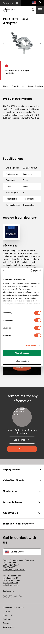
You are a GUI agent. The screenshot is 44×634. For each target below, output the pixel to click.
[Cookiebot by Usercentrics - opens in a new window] (31, 271)
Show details (30, 345)
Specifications (18, 86)
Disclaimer (7, 619)
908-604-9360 (9, 567)
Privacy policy (8, 615)
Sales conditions (9, 627)
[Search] (34, 3)
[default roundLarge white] (40, 42)
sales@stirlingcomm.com (14, 569)
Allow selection (22, 361)
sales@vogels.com (11, 585)
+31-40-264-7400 (10, 583)
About (5, 86)
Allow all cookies (22, 353)
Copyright (6, 611)
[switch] (37, 320)
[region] (22, 43)
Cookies (6, 623)
